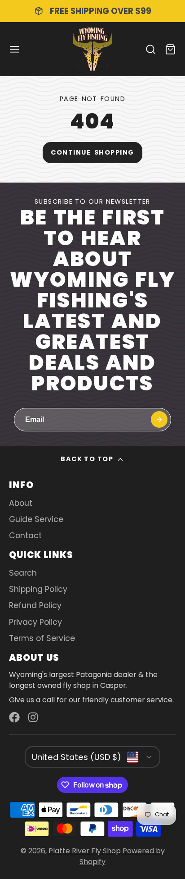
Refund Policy (35, 605)
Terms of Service (42, 638)
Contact (25, 535)
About (20, 503)
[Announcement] (92, 11)
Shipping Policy (38, 589)
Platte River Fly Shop (84, 851)
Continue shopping (92, 152)
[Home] (92, 49)
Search (23, 573)
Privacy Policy (35, 622)
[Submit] (159, 419)
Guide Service (36, 519)
